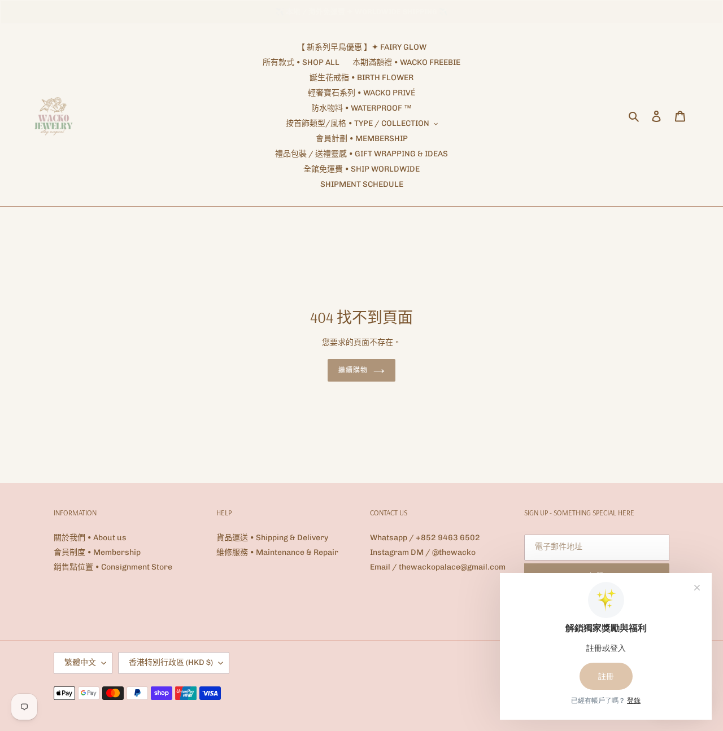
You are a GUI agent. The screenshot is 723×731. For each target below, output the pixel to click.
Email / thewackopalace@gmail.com (438, 567)
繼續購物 (353, 370)
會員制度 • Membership (97, 552)
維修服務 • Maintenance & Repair (277, 552)
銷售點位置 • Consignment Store (113, 567)
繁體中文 (80, 662)
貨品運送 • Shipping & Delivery (272, 537)
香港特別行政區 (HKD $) (171, 662)
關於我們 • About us (90, 537)
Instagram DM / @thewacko (423, 552)
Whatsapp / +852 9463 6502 (425, 537)
